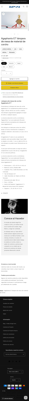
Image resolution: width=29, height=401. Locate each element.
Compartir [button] (5, 193)
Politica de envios (7, 341)
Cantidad (3, 70)
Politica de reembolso (8, 334)
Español (14, 380)
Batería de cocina (7, 310)
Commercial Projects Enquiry (10, 330)
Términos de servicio (8, 344)
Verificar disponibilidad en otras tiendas (13, 97)
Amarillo (11, 63)
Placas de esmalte (7, 307)
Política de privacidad (21, 393)
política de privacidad (8, 337)
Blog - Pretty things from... (10, 323)
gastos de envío (6, 57)
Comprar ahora (14, 87)
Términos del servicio (11, 395)
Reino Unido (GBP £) (13, 371)
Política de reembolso (11, 393)
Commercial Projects (8, 327)
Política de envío (20, 395)
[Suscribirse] (23, 354)
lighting (4, 52)
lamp (20, 49)
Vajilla (4, 314)
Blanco (11, 67)
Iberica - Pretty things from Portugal (13, 391)
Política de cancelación (21, 397)
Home (1, 290)
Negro (19, 63)
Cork (15, 49)
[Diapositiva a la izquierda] (11, 34)
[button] (2, 6)
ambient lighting (6, 49)
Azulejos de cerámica (8, 303)
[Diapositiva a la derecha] (18, 34)
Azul (4, 67)
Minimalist (12, 52)
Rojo (4, 63)
